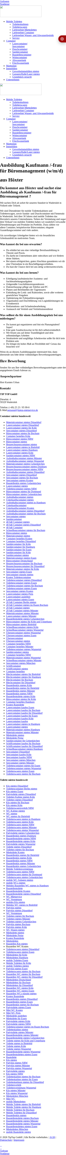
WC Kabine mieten (15, 811)
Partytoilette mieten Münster (19, 1032)
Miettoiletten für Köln (16, 955)
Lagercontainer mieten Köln (19, 452)
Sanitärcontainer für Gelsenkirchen (23, 740)
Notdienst (4, 4)
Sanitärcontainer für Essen (18, 549)
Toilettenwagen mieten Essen (20, 771)
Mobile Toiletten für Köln (18, 963)
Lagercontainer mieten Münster (21, 616)
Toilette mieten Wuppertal (18, 1049)
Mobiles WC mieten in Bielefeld (21, 905)
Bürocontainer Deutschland (19, 560)
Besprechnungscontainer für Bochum (24, 563)
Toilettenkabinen (20, 24)
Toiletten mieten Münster (18, 919)
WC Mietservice (14, 896)
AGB (52, 1137)
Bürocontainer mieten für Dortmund (23, 491)
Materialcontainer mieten (18, 536)
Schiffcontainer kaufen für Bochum (23, 743)
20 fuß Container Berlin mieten (21, 602)
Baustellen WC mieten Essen (20, 990)
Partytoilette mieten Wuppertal (20, 844)
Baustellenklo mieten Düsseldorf (22, 999)
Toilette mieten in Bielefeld (19, 1043)
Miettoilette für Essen (16, 1018)
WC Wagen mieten (15, 930)
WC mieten (11, 813)
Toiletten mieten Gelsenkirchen (21, 921)
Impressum (19, 1140)
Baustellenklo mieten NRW (19, 693)
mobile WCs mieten (15, 883)
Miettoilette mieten (15, 735)
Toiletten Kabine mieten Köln (20, 797)
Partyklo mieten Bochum (18, 924)
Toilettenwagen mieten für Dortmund (24, 874)
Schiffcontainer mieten (17, 668)
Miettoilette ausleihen (16, 1015)
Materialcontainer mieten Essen (21, 558)
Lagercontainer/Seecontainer (19, 45)
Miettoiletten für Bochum (18, 982)
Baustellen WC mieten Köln (19, 988)
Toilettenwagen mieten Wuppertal (22, 830)
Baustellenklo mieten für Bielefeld (22, 688)
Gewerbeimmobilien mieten (25, 71)
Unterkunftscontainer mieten (20, 500)
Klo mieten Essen (14, 791)
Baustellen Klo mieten (17, 943)
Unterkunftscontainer (16, 505)
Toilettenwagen (19, 27)
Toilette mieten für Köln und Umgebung (25, 1040)
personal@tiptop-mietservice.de (22, 410)
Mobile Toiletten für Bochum (20, 1110)
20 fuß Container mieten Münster (22, 610)
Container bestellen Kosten (19, 538)
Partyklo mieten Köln (16, 927)
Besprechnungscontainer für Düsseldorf (25, 566)
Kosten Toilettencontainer (18, 577)
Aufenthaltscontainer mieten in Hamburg (26, 502)
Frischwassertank (20, 63)
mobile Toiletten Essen (17, 960)
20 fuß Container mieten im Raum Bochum (27, 605)
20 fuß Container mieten (18, 607)
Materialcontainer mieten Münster (22, 613)
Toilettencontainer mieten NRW (21, 488)
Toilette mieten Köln (16, 1046)
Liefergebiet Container (23, 32)
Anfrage (4, 1150)
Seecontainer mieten (16, 516)
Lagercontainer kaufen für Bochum (23, 710)
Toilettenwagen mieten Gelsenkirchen (24, 877)
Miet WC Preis (13, 1013)
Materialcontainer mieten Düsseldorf (23, 422)
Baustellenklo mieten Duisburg (21, 835)
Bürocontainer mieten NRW (19, 439)
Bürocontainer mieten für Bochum (22, 433)
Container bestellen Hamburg (20, 702)
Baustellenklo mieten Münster (20, 691)
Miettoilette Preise (14, 738)
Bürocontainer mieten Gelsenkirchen (24, 494)
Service (15, 38)
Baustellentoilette (14, 888)
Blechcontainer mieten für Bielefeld (23, 674)
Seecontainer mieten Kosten (19, 480)
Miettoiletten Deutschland (18, 979)
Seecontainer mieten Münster (20, 763)
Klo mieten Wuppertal (16, 1093)
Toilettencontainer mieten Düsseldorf (24, 580)
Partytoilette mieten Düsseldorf (21, 794)
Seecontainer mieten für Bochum (22, 477)
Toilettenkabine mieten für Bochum (23, 1076)
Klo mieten (11, 1060)
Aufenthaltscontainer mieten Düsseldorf (25, 472)
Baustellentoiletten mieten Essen (21, 1054)
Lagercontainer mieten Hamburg (22, 450)
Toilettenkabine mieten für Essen (22, 1079)
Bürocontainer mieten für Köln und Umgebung (29, 621)
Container (11, 41)
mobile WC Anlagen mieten (19, 880)
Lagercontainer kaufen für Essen (22, 715)
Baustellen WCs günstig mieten (21, 993)
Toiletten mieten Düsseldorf (19, 799)
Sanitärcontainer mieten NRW (20, 455)
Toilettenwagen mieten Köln (20, 822)
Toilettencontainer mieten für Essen (23, 765)
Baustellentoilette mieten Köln (20, 696)
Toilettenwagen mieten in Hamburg (23, 819)
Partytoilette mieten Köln (18, 1021)
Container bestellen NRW (18, 643)
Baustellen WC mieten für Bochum (23, 974)
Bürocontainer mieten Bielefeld (21, 624)
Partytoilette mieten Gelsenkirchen (22, 833)
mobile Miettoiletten (15, 1101)
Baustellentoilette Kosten (18, 891)
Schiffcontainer (13, 666)
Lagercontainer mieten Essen (20, 599)
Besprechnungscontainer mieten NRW (24, 469)
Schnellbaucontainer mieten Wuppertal (24, 630)
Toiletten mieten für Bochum (20, 849)
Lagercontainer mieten (17, 486)
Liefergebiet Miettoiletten (24, 29)
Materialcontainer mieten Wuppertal (23, 657)
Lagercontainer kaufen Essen (20, 707)
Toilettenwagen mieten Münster (21, 827)
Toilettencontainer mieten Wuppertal (23, 649)
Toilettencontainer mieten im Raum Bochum (27, 1026)
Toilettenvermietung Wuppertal (21, 1087)
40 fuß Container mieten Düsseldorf (23, 524)
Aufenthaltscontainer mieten (19, 497)
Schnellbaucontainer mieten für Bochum (25, 530)
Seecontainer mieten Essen (19, 572)
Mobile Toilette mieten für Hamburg (23, 1107)
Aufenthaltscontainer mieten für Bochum (26, 513)
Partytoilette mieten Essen (18, 1007)
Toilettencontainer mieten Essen (21, 583)
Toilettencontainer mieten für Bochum (24, 585)
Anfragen (4, 1)
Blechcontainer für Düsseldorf (20, 682)
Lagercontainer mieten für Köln (21, 428)
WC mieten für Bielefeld (18, 816)
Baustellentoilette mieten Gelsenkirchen (25, 619)
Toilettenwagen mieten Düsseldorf (22, 949)
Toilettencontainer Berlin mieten (21, 788)
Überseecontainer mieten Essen (21, 635)
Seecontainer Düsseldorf (18, 751)
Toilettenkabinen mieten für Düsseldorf (25, 1082)
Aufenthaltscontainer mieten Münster (24, 458)
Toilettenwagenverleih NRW (20, 808)
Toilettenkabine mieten (17, 1029)
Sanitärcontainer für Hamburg (20, 547)
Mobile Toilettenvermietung (19, 869)
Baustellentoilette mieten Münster (22, 1035)
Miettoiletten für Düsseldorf (19, 985)
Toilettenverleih (13, 1085)
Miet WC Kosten (14, 1010)
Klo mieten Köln (14, 805)
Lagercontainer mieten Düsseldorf (22, 425)
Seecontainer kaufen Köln (18, 754)
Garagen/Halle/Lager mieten (26, 74)
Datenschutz (6, 1140)
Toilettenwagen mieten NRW (20, 824)
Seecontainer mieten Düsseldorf (21, 430)
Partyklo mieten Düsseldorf (19, 910)
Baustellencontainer (21, 54)
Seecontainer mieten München (20, 663)
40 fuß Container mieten (18, 522)
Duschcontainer (19, 49)
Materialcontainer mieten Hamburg (23, 729)
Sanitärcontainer (20, 52)
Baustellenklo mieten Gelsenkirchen (23, 483)
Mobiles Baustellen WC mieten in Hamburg (27, 885)
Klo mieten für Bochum (17, 802)
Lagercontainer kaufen (17, 721)
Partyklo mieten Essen (17, 968)
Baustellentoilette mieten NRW (21, 838)
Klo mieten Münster (15, 1090)
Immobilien (11, 68)
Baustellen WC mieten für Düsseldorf (24, 977)
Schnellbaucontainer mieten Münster (23, 660)
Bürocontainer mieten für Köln (21, 699)
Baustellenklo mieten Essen (19, 1002)
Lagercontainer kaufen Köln (19, 718)
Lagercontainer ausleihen (18, 596)
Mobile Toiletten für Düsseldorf (21, 1112)
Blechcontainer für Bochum (19, 679)
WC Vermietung (14, 899)
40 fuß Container (14, 527)
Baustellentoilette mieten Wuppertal (23, 1051)
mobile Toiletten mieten (17, 966)
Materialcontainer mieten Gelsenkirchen (25, 464)
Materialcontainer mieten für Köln (22, 569)
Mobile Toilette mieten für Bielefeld (23, 1104)
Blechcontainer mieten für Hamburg (23, 677)
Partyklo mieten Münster (18, 1065)
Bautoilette (11, 1057)
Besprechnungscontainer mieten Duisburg (26, 466)
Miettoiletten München (17, 1096)
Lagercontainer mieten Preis (19, 594)
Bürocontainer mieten (16, 441)
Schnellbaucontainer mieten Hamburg (24, 749)
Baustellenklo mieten (16, 1115)
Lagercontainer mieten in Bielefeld (23, 447)
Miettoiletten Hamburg (17, 957)
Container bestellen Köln (18, 436)
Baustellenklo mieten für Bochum (22, 1004)
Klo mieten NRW (14, 1074)
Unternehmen (12, 79)
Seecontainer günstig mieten (19, 574)
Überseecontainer (14, 638)
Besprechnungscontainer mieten (21, 444)
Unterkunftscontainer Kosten (20, 508)
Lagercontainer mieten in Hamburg (23, 724)
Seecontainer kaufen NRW (19, 757)
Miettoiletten (12, 941)
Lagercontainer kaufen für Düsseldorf (24, 713)
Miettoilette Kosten (15, 852)
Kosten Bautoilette (15, 704)
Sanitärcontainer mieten (17, 555)
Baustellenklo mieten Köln (19, 685)
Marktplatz (11, 65)
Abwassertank (19, 60)
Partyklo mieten (13, 907)
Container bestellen (15, 671)
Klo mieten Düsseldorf (17, 786)
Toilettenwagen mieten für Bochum (23, 774)
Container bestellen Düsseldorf (21, 541)
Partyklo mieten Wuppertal (19, 1068)
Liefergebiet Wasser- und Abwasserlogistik (33, 35)
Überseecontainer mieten (18, 641)
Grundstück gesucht (22, 77)
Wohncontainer (19, 57)
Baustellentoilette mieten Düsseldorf (23, 894)
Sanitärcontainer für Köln (18, 544)
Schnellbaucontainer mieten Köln (22, 627)
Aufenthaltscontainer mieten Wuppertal (25, 461)
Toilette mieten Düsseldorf (19, 847)
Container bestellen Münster (19, 646)
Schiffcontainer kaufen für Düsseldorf (24, 746)
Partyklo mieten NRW (17, 1062)
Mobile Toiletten (14, 21)
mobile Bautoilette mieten (18, 1132)
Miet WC (10, 1098)
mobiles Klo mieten (15, 902)
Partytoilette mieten (15, 1071)
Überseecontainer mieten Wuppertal (23, 632)
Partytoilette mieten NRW (18, 1024)
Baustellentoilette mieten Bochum (22, 1118)
